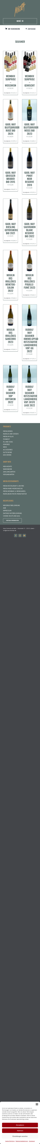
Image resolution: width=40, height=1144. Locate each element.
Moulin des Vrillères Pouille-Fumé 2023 (29, 281)
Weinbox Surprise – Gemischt (29, 80)
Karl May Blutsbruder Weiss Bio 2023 (31, 128)
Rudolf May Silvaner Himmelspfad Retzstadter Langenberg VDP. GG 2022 (31, 340)
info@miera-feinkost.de (9, 530)
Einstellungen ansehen (20, 1136)
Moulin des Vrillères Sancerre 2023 (10, 336)
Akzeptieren (20, 1125)
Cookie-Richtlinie (10, 1141)
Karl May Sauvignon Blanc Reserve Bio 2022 (30, 230)
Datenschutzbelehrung (22, 1141)
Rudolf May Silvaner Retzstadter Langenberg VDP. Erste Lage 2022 (30, 396)
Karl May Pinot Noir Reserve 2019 (29, 179)
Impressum (32, 1141)
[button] (37, 1104)
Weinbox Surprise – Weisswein (10, 80)
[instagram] (20, 535)
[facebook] (15, 535)
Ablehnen (20, 1131)
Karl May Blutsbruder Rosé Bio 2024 (12, 128)
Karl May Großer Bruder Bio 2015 (10, 177)
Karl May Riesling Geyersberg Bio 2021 (11, 228)
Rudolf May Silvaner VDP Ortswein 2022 (10, 394)
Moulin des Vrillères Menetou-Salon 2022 (10, 282)
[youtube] (24, 535)
